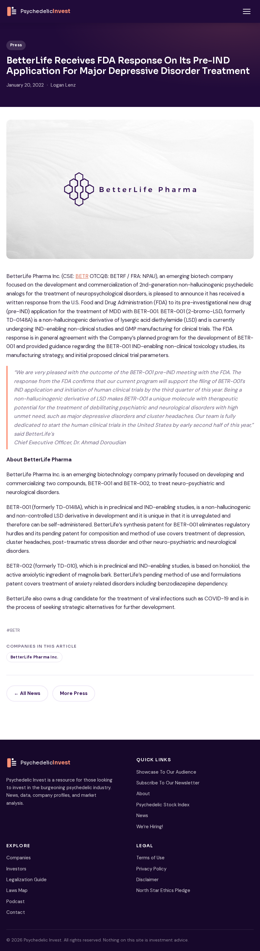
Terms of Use (150, 858)
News (142, 815)
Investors (16, 869)
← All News (27, 693)
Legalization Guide (26, 879)
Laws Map (17, 890)
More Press (74, 693)
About (143, 793)
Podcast (15, 901)
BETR (81, 276)
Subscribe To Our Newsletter (167, 783)
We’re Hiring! (149, 826)
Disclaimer (147, 879)
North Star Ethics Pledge (163, 890)
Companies (18, 858)
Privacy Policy (151, 869)
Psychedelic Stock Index (162, 805)
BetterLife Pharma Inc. (34, 657)
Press (16, 45)
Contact (15, 912)
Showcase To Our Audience (166, 772)
